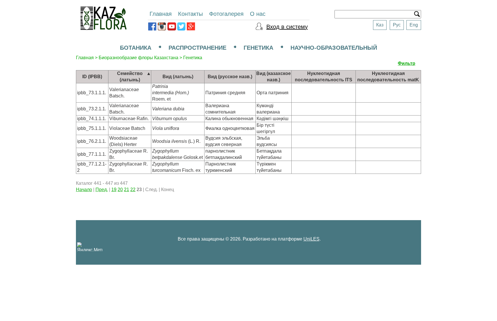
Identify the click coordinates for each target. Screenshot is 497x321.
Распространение (197, 48)
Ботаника (135, 48)
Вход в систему (287, 27)
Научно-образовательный (333, 48)
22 (132, 189)
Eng (414, 24)
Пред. (101, 189)
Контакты (190, 14)
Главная (161, 14)
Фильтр (406, 63)
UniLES (311, 239)
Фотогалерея (226, 14)
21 (126, 189)
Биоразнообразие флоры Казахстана (138, 57)
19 (113, 189)
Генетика (258, 48)
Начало (84, 189)
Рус (397, 24)
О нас (257, 14)
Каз (379, 24)
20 (120, 189)
